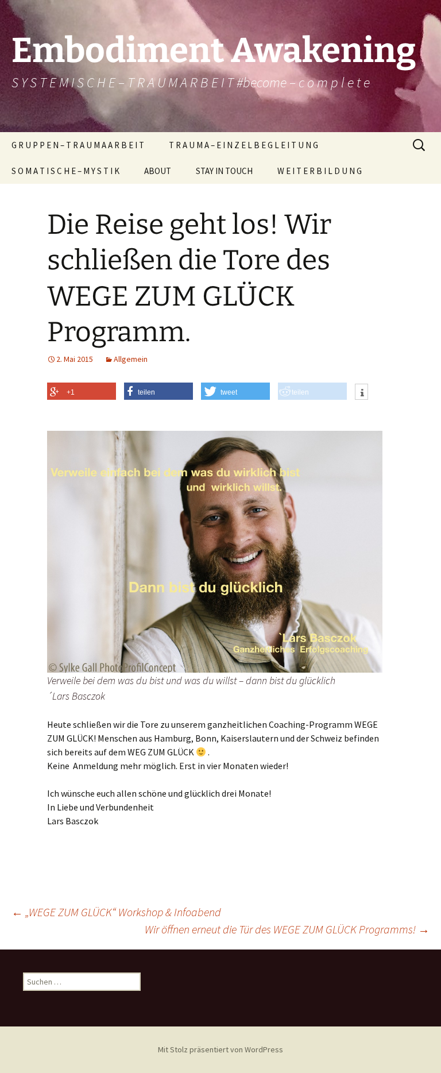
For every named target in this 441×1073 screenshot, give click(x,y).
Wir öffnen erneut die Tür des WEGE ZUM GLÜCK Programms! (287, 929)
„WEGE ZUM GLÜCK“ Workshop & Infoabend (116, 912)
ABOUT (157, 170)
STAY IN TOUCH (224, 170)
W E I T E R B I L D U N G (319, 170)
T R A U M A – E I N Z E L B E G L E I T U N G (243, 145)
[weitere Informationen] (361, 393)
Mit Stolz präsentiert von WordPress (220, 1049)
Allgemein (131, 359)
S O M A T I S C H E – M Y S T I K (65, 170)
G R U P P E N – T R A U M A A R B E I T (77, 145)
